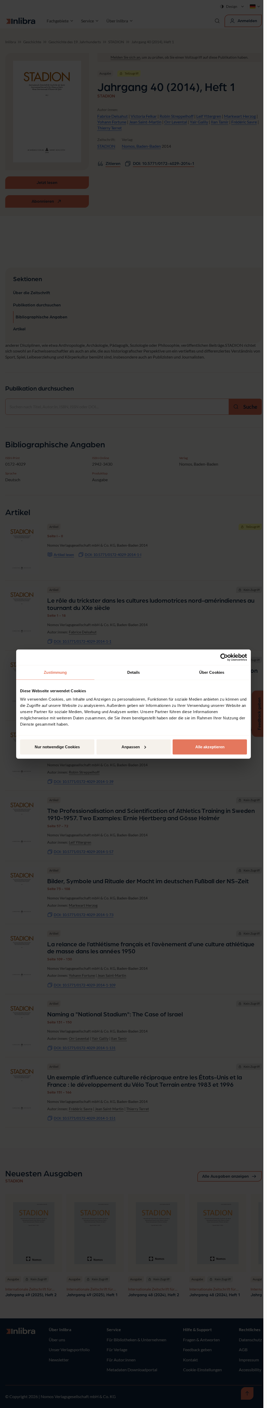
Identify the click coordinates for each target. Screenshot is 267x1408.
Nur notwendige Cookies (57, 746)
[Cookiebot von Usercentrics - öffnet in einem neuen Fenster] (224, 657)
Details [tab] (133, 672)
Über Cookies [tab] (211, 672)
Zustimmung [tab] (55, 672)
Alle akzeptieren (209, 746)
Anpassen (131, 746)
